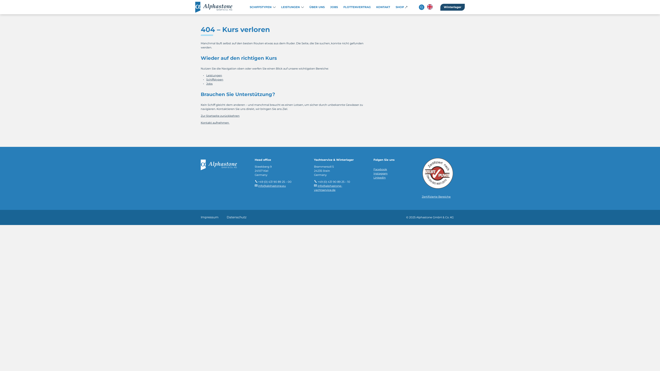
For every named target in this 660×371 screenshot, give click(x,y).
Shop (400, 7)
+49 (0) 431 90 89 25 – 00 (275, 181)
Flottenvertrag (357, 7)
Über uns (317, 7)
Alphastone (217, 7)
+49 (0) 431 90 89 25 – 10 (334, 181)
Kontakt (383, 7)
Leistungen (290, 7)
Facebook (380, 169)
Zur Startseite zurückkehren (220, 115)
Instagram (380, 173)
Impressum (209, 217)
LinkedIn (379, 177)
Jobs (334, 7)
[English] (430, 7)
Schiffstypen (261, 7)
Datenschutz (236, 217)
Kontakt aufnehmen (215, 122)
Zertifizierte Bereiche (436, 196)
